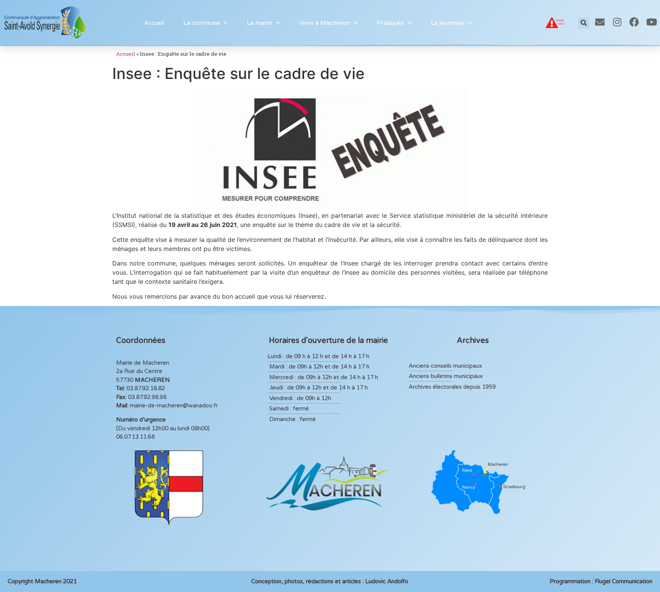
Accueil (154, 23)
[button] (583, 23)
